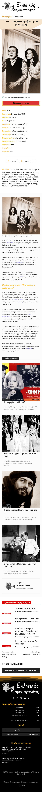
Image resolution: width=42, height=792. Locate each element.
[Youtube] (28, 698)
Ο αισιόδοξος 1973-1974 (31, 654)
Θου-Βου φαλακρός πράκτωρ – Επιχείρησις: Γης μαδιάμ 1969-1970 (26, 631)
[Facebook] (13, 698)
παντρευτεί (28, 348)
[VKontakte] (24, 698)
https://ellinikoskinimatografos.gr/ (25, 588)
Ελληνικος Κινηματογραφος (16, 97)
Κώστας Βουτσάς (19, 262)
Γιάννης (20, 302)
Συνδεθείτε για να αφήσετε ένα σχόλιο (21, 670)
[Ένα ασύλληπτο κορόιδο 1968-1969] (8, 643)
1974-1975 (10, 243)
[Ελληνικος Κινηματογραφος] (3, 97)
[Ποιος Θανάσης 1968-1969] (8, 620)
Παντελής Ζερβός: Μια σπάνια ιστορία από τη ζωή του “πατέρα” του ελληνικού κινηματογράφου (16, 749)
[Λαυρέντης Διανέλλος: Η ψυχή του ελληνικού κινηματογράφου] (36, 760)
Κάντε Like (35, 730)
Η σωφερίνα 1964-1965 (14, 402)
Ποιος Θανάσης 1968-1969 (27, 618)
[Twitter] (21, 698)
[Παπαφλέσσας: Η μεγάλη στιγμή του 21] (21, 489)
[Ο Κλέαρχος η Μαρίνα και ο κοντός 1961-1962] (21, 543)
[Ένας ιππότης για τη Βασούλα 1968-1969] (21, 433)
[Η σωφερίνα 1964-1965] (21, 382)
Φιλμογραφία (18, 17)
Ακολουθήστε (33, 734)
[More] (34, 161)
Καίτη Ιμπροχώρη (17, 299)
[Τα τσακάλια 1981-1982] (8, 610)
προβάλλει (21, 277)
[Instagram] (17, 698)
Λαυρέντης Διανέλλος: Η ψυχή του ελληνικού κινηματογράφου (13, 759)
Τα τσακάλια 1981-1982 (25, 608)
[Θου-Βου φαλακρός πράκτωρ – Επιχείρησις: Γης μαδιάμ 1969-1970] (8, 630)
